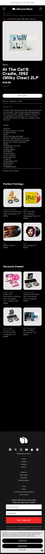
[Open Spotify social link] (37, 449)
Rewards (23, 464)
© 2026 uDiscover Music (24, 453)
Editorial (23, 467)
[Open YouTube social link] (26, 449)
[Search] (4, 14)
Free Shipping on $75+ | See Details (22, 2)
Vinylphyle (24, 461)
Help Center (23, 477)
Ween (5, 65)
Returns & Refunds (24, 480)
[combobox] (22, 14)
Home (4, 19)
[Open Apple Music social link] (32, 449)
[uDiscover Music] (23, 9)
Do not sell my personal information (24, 491)
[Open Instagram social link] (21, 449)
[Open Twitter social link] (15, 449)
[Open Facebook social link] (10, 449)
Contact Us (24, 472)
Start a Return (24, 475)
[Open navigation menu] (4, 9)
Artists (24, 459)
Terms (24, 486)
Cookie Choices (23, 494)
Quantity (6, 86)
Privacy (24, 489)
